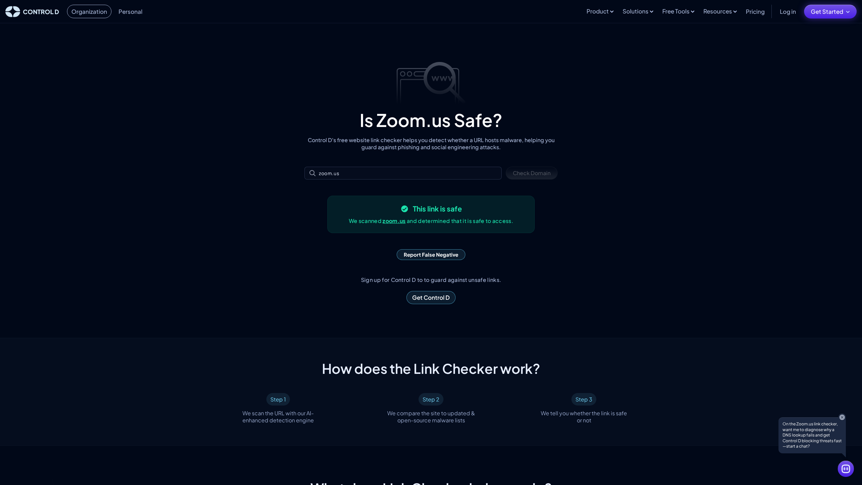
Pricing (755, 11)
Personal (130, 11)
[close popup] (842, 417)
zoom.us (394, 220)
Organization (89, 11)
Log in (788, 11)
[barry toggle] (846, 469)
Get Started (827, 11)
